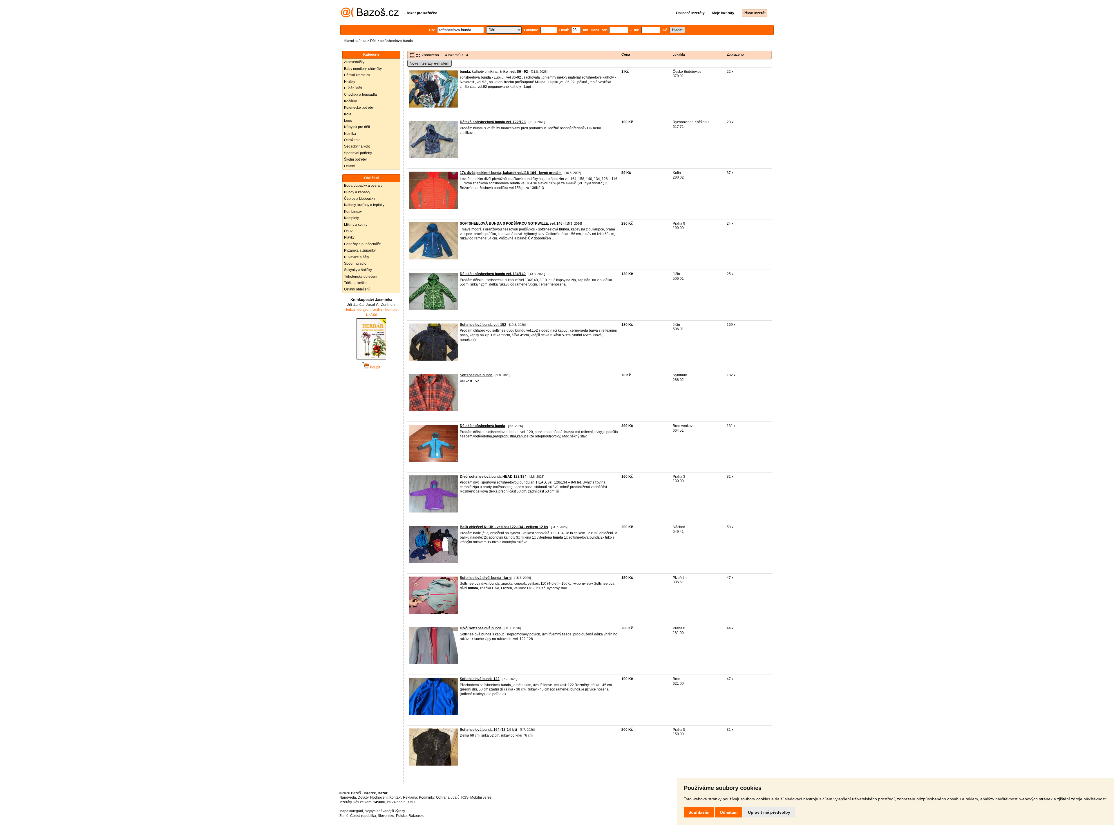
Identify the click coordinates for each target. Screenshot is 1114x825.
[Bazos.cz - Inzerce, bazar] (370, 16)
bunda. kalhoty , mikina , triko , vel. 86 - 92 (494, 72)
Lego (348, 121)
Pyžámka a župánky (360, 250)
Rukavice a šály (356, 257)
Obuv (348, 231)
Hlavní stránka (355, 41)
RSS (465, 797)
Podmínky (426, 797)
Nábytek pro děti (357, 127)
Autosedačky (354, 62)
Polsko (401, 816)
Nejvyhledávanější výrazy (385, 811)
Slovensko (386, 816)
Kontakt (395, 797)
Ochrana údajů (448, 797)
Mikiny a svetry (355, 225)
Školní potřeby (355, 159)
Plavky (349, 237)
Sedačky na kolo (357, 146)
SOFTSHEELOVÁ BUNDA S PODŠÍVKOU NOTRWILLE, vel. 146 (511, 223)
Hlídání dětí (353, 88)
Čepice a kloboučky (359, 199)
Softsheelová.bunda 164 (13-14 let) (488, 730)
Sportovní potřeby (358, 153)
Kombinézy (353, 212)
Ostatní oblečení (357, 289)
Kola (347, 114)
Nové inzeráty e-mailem (429, 63)
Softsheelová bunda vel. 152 (483, 325)
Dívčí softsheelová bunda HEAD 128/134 (493, 477)
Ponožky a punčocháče (362, 244)
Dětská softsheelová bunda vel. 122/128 (493, 122)
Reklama (410, 797)
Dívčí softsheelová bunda (481, 628)
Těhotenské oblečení (360, 277)
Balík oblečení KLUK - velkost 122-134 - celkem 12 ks (504, 527)
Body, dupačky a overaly (363, 185)
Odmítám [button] (728, 812)
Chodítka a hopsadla (360, 94)
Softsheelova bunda (476, 375)
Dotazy (363, 797)
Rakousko (416, 816)
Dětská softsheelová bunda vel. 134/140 (493, 274)
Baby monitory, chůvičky (363, 69)
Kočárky (350, 101)
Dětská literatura (357, 75)
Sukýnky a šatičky (358, 270)
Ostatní (349, 166)
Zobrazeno (735, 54)
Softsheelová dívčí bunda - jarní (485, 578)
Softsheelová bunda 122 (480, 679)
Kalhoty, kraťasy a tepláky (364, 205)
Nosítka (350, 134)
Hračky (349, 82)
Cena (625, 54)
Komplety (351, 218)
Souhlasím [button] (698, 812)
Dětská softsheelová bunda (482, 426)
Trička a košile (355, 283)
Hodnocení (379, 797)
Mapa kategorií (351, 811)
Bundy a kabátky (357, 192)
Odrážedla (352, 140)
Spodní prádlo (355, 263)
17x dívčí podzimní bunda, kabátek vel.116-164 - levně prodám (511, 173)
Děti (373, 41)
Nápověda (347, 797)
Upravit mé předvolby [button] (769, 812)
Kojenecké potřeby (359, 108)
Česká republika (363, 816)
